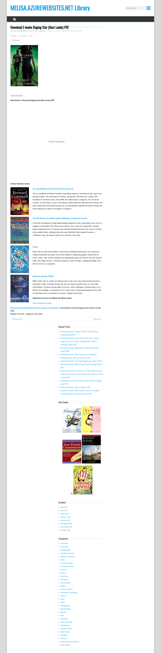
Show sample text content (42, 303)
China (63, 560)
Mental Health (66, 609)
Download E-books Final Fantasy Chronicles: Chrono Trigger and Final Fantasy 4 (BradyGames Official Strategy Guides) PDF (80, 341)
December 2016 (66, 524)
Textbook (64, 638)
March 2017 (65, 514)
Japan (63, 602)
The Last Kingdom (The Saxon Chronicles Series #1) (53, 189)
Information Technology (69, 593)
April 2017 (64, 510)
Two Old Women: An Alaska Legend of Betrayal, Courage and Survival (60, 218)
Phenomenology (66, 622)
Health (63, 586)
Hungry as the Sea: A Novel (43, 276)
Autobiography (66, 550)
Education (64, 579)
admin (14, 36)
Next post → (98, 319)
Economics (65, 576)
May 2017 (64, 507)
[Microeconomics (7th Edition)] (72, 432)
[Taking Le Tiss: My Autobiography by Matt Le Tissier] (83, 494)
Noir (62, 615)
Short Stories (65, 632)
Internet (63, 596)
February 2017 (66, 517)
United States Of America (70, 642)
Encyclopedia (65, 583)
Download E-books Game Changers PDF (75, 387)
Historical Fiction (67, 589)
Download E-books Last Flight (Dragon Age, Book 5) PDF (81, 361)
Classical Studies (67, 563)
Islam (63, 599)
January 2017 (65, 520)
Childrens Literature (68, 556)
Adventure (16, 40)
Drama (63, 573)
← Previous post (16, 319)
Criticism (64, 570)
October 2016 (65, 530)
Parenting (64, 619)
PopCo (35, 247)
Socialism (64, 635)
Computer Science (67, 566)
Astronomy (64, 547)
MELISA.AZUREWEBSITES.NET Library (50, 7)
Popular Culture (66, 629)
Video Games (65, 645)
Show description (16, 95)
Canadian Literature (68, 553)
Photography (65, 625)
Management (65, 606)
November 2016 (66, 527)
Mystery (63, 612)
